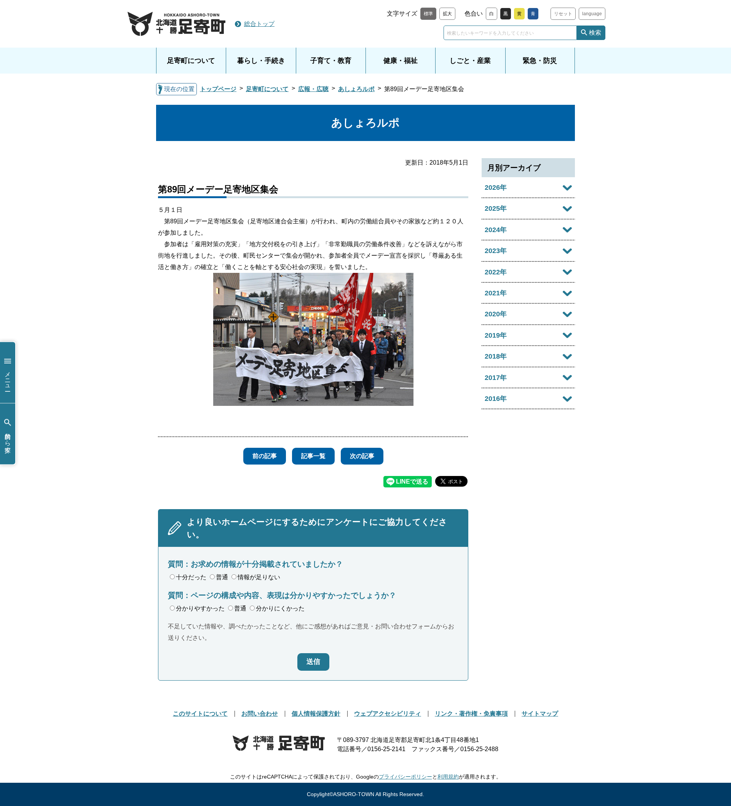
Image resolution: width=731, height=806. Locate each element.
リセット (563, 13)
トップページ (218, 89)
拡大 (447, 13)
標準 (428, 13)
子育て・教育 (330, 60)
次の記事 (362, 456)
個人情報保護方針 (316, 713)
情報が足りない (259, 577)
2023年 (496, 251)
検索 (595, 32)
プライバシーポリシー (405, 777)
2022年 (496, 272)
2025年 (496, 208)
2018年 (496, 356)
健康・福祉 (400, 60)
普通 (222, 577)
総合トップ (259, 24)
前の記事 (264, 456)
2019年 (496, 335)
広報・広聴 (313, 89)
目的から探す (8, 439)
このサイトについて (200, 713)
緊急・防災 (540, 60)
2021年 (496, 293)
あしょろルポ (356, 89)
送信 (313, 661)
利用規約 (448, 777)
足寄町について (191, 60)
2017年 (496, 377)
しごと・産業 (470, 60)
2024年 (496, 230)
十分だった (191, 577)
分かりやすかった (200, 608)
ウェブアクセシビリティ (387, 713)
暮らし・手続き (261, 60)
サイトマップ (540, 713)
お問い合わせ (259, 713)
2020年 (496, 314)
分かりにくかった (280, 608)
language (592, 13)
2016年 (496, 398)
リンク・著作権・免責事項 (471, 713)
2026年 (496, 187)
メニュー (8, 378)
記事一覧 (313, 456)
